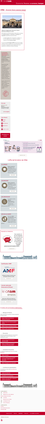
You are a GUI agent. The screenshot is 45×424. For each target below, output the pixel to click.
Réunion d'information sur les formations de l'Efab (5, 107)
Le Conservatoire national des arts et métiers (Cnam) (5, 53)
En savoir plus (11, 248)
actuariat (2, 352)
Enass (12, 351)
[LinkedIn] (1, 419)
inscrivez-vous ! (22, 155)
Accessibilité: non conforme (34, 413)
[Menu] (1, 1)
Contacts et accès (9, 413)
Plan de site (26, 413)
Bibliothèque (21, 413)
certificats (13, 369)
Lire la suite (13, 191)
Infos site (15, 413)
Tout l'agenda (6, 111)
